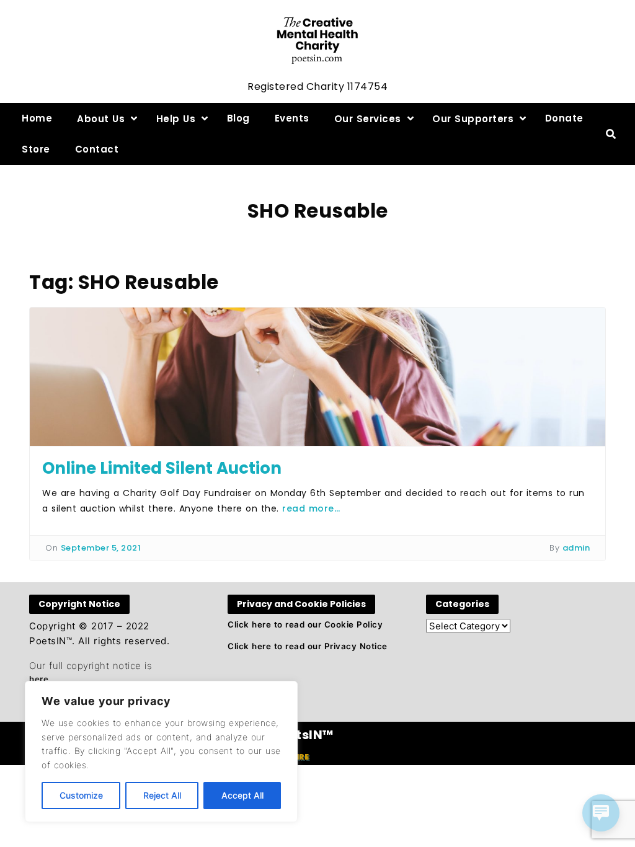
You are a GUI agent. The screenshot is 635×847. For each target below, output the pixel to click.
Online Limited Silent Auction (162, 468)
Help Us (176, 118)
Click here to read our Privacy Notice (308, 646)
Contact (97, 149)
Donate (564, 118)
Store (36, 149)
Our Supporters (472, 118)
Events (292, 118)
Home (37, 118)
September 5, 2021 (101, 548)
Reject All (162, 795)
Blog (238, 118)
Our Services (367, 118)
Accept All (242, 795)
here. (40, 679)
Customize (81, 795)
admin (576, 548)
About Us (101, 118)
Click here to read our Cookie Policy (305, 624)
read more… (311, 508)
